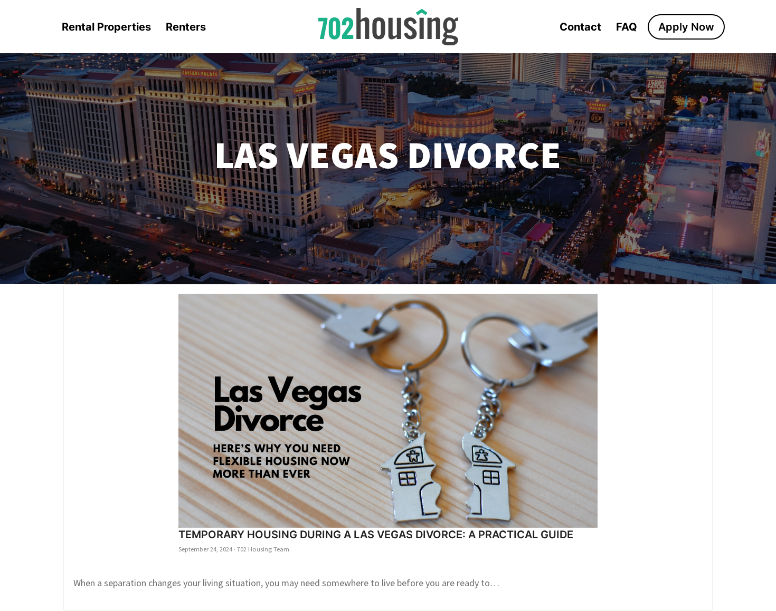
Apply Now (686, 27)
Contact (580, 27)
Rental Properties (106, 27)
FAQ (626, 27)
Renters (186, 27)
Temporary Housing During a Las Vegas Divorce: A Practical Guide (375, 534)
